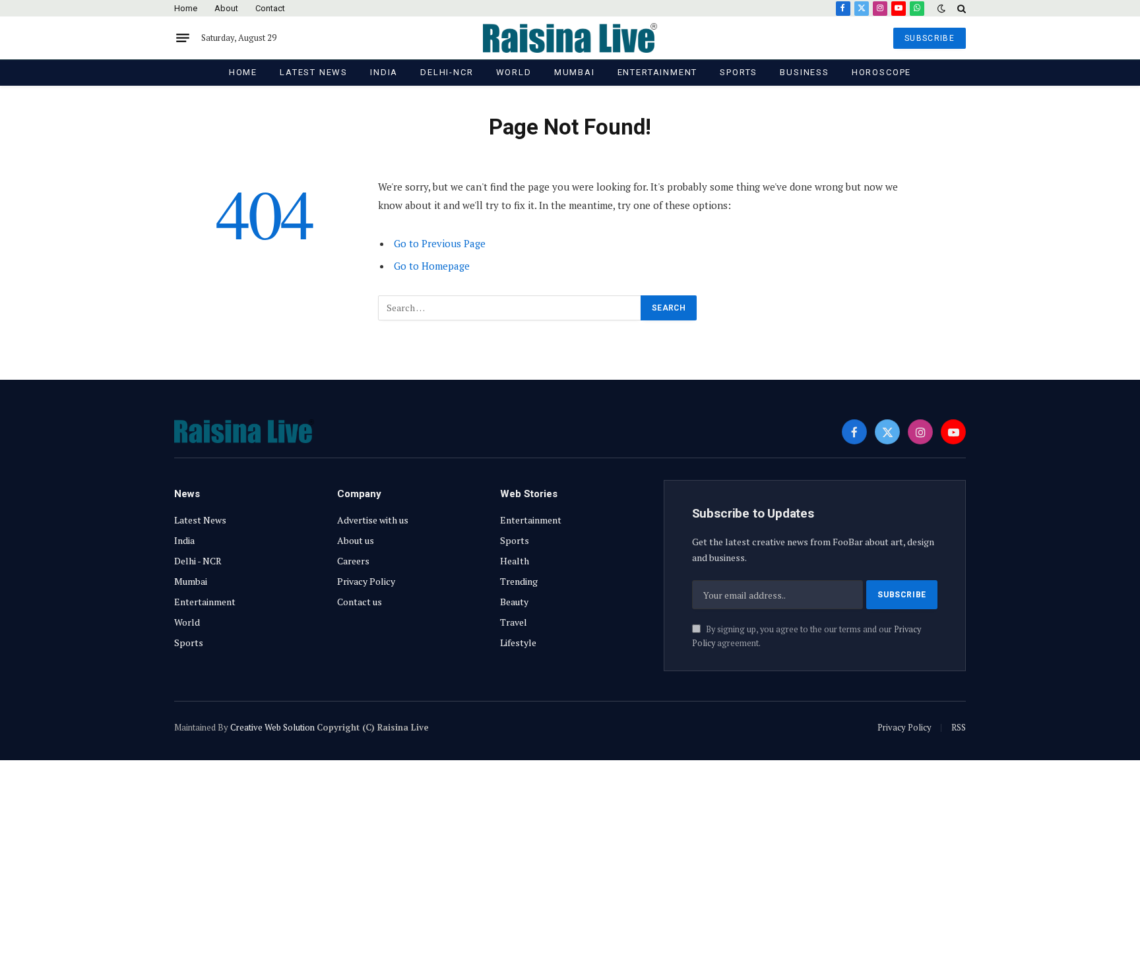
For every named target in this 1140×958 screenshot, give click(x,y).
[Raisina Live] (570, 37)
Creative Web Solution (272, 727)
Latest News (314, 72)
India (384, 72)
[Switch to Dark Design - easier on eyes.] (941, 8)
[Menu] (182, 38)
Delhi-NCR (446, 72)
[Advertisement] (570, 859)
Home (185, 8)
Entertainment (658, 72)
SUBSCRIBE (929, 38)
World (514, 72)
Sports (738, 72)
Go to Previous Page (440, 243)
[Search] (960, 8)
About (226, 8)
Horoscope (881, 72)
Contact (270, 8)
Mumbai (574, 72)
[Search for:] (510, 307)
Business (804, 72)
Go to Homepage (432, 265)
